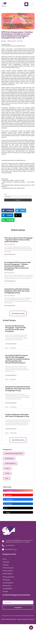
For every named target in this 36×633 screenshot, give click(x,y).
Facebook (9, 499)
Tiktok (8, 512)
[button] (7, 210)
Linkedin (9, 504)
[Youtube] (4, 495)
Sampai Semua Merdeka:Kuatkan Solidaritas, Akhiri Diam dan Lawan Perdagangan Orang (17, 291)
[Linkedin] (4, 504)
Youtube (9, 495)
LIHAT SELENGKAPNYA (10, 254)
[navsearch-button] (24, 4)
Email (5, 194)
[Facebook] (5, 500)
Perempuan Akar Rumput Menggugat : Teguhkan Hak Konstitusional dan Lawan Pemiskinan (18, 239)
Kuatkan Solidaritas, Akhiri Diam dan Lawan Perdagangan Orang (17, 415)
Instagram (9, 491)
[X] (4, 508)
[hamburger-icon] (32, 4)
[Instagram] (4, 491)
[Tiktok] (4, 512)
